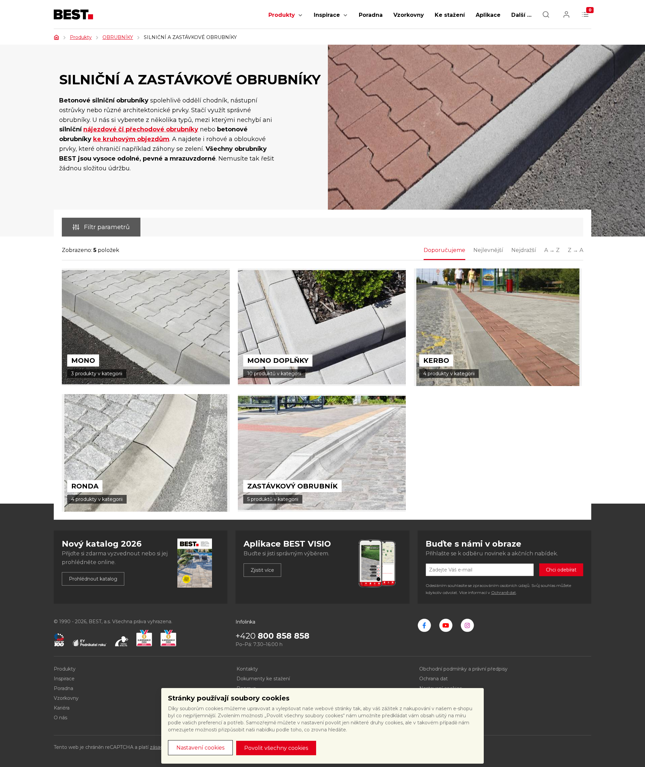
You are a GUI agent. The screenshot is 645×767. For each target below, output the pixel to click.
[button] (300, 18)
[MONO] (146, 327)
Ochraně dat (503, 592)
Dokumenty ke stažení (263, 679)
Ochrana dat (433, 679)
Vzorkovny (408, 15)
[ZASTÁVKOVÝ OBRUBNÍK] (322, 453)
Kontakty (247, 669)
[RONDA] (146, 453)
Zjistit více (262, 570)
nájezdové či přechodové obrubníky (140, 129)
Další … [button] (521, 15)
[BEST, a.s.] (424, 625)
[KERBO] (498, 327)
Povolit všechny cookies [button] (276, 748)
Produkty (281, 15)
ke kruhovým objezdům (131, 139)
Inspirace (327, 15)
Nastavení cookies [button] (200, 747)
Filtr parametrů (107, 227)
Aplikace (488, 15)
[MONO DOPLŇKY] (322, 327)
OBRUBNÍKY (117, 37)
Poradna (371, 15)
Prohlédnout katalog (93, 579)
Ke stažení (450, 15)
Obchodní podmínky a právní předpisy (463, 669)
